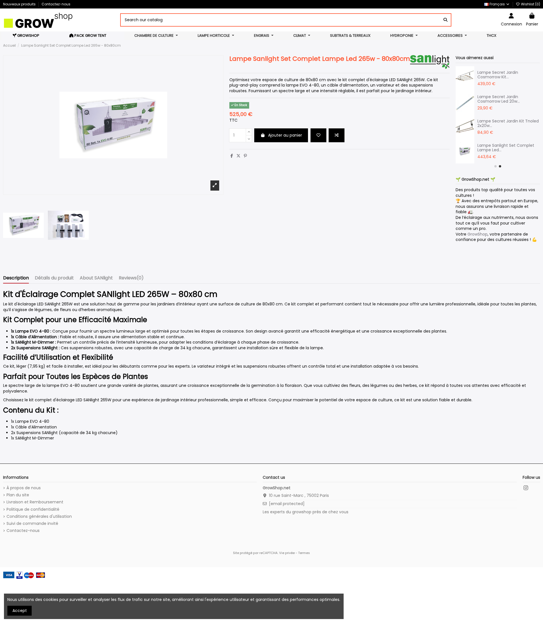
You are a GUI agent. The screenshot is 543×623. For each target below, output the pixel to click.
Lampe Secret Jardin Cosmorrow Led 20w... (498, 99)
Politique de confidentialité (33, 509)
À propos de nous (24, 488)
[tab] (131, 279)
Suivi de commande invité (32, 523)
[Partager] (231, 156)
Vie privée (287, 553)
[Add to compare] (336, 135)
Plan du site (18, 495)
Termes (304, 553)
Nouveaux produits (19, 4)
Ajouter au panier (285, 135)
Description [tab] (16, 278)
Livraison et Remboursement (35, 502)
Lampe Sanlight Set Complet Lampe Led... (505, 148)
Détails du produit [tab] (54, 278)
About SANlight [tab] (96, 278)
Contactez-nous (56, 4)
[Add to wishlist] (318, 135)
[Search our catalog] (445, 20)
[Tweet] (238, 156)
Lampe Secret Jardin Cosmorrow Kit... (497, 75)
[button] (495, 166)
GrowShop (477, 234)
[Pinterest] (245, 156)
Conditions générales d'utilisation (39, 516)
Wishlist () (530, 4)
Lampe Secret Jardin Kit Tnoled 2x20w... (508, 123)
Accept (19, 610)
